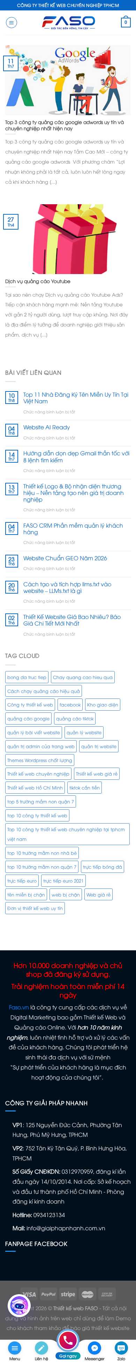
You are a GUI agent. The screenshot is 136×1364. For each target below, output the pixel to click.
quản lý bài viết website (33, 732)
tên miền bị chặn (26, 894)
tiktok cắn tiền (84, 787)
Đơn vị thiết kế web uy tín (35, 908)
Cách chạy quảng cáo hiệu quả (43, 691)
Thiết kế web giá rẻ (97, 773)
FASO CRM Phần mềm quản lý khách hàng (73, 528)
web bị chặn (66, 894)
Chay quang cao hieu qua (83, 677)
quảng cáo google (28, 718)
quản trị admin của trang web (41, 746)
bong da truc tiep (26, 677)
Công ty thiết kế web (30, 704)
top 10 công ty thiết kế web (37, 815)
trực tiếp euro (22, 880)
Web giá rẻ (98, 894)
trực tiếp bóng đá (102, 866)
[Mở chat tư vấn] (19, 1305)
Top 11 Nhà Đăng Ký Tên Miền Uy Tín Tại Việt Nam (75, 397)
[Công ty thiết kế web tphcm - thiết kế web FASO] (68, 22)
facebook (70, 704)
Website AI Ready (46, 427)
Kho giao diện (102, 704)
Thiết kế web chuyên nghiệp (38, 773)
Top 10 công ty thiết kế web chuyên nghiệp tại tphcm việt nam (66, 834)
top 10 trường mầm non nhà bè (42, 853)
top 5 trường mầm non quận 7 (40, 801)
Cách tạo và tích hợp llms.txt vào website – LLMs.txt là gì (67, 587)
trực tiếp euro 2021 (63, 880)
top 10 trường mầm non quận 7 (41, 866)
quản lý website (84, 732)
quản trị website (98, 746)
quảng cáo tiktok (74, 718)
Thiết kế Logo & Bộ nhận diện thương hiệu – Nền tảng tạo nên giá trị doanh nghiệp (73, 493)
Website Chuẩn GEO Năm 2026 (65, 558)
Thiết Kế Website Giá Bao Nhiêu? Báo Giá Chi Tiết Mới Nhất (72, 620)
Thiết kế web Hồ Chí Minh (35, 787)
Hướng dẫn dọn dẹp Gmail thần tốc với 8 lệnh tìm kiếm (76, 456)
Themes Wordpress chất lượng (39, 760)
